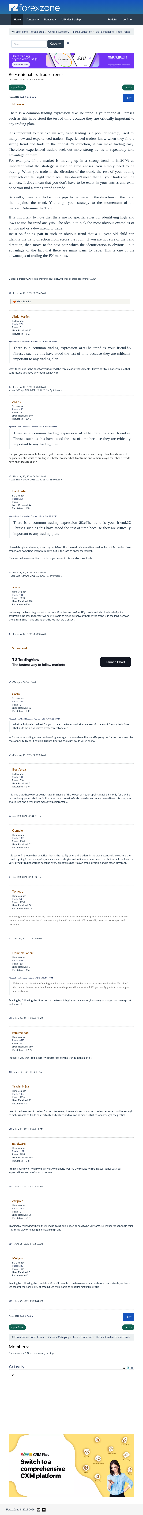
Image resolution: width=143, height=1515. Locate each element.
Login (126, 19)
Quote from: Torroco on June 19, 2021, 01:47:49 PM (31, 978)
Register (112, 19)
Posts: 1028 (18, 838)
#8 (10, 877)
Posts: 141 (17, 777)
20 (24, 97)
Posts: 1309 (18, 1094)
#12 (11, 1129)
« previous (17, 87)
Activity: (17, 1366)
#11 (11, 1072)
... (22, 97)
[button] (128, 98)
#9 (10, 938)
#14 (11, 1244)
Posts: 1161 (18, 1151)
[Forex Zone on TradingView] (43, 1509)
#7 (10, 816)
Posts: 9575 (18, 1040)
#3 (10, 476)
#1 (10, 293)
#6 (10, 682)
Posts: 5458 (18, 899)
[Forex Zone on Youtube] (38, 1509)
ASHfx (19, 301)
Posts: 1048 (18, 595)
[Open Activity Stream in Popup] (124, 1367)
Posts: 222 (17, 324)
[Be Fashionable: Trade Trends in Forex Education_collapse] (132, 1368)
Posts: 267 (17, 499)
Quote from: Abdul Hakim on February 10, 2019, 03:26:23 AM (34, 719)
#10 (11, 1018)
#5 (10, 634)
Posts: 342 (17, 701)
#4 (10, 572)
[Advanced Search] (68, 43)
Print (128, 97)
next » (128, 87)
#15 (11, 1301)
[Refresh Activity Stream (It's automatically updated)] (128, 1367)
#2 (10, 387)
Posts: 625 (17, 960)
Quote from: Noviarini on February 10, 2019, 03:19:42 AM (33, 341)
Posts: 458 (17, 409)
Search (57, 43)
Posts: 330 (17, 1266)
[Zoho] (71, 1465)
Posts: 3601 (18, 1208)
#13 (11, 1186)
